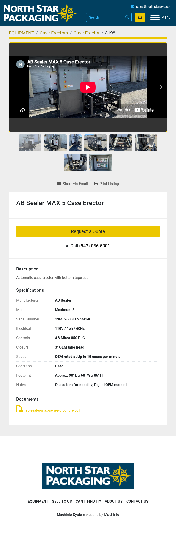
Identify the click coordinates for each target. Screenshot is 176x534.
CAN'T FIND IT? (88, 501)
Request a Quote (88, 231)
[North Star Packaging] (88, 476)
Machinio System (71, 515)
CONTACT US (137, 501)
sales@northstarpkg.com (154, 6)
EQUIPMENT (38, 501)
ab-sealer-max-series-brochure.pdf (52, 410)
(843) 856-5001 (94, 245)
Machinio (111, 515)
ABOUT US (114, 501)
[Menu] (155, 17)
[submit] (127, 17)
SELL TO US (62, 501)
